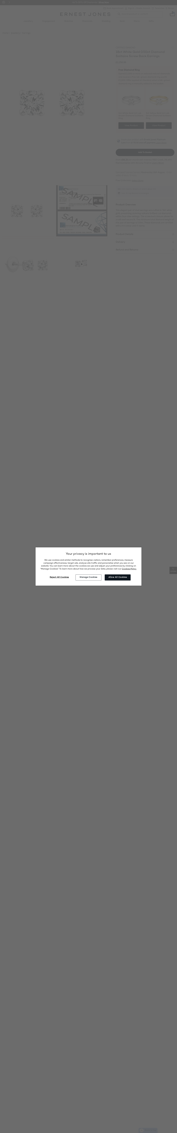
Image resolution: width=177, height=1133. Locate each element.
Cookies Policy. (129, 569)
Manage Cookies (88, 577)
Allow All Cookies (117, 577)
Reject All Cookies (59, 577)
